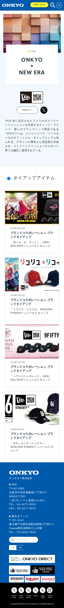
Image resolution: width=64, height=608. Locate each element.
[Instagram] (50, 590)
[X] (14, 590)
